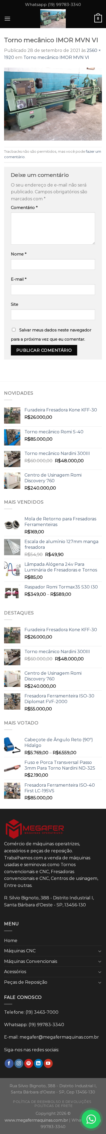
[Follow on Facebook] (9, 1063)
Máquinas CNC (20, 950)
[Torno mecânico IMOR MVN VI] (53, 103)
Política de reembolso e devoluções (52, 1102)
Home (10, 940)
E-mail (18, 279)
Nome (18, 254)
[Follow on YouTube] (48, 1063)
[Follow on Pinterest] (28, 1063)
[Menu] (7, 18)
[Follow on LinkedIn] (38, 1063)
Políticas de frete (54, 1106)
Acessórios (15, 971)
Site (14, 304)
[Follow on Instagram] (18, 1063)
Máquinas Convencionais (30, 961)
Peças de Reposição (25, 982)
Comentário (24, 207)
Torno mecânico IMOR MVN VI (56, 57)
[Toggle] (100, 951)
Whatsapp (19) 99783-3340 (53, 4)
